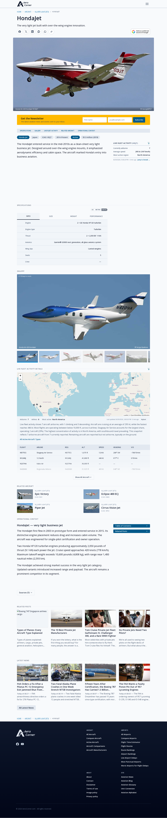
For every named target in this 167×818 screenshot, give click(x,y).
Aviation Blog (127, 781)
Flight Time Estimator (130, 742)
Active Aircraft (92, 742)
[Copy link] (51, 31)
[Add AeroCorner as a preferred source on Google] (140, 32)
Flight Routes (127, 746)
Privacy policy (92, 796)
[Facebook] (17, 744)
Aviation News (127, 777)
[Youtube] (22, 744)
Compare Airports (128, 738)
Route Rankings (128, 750)
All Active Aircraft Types (30, 439)
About (89, 777)
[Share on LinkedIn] (32, 31)
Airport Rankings (128, 754)
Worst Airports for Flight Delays (134, 765)
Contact (89, 781)
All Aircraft (91, 734)
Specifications (25, 131)
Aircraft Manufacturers (96, 750)
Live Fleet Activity (51, 131)
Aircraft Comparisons (95, 746)
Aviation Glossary (128, 785)
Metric (97, 210)
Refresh (143, 419)
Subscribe (139, 120)
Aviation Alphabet (129, 792)
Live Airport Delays (129, 758)
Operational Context (86, 131)
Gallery (38, 131)
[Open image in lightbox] (83, 311)
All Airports (126, 734)
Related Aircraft (67, 131)
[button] (34, 405)
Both (104, 210)
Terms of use (92, 788)
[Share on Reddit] (38, 31)
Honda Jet (23, 137)
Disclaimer (90, 785)
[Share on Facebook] (19, 31)
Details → (144, 160)
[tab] (28, 216)
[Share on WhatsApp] (45, 31)
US (93, 210)
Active (75, 137)
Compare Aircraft (93, 738)
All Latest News (26, 707)
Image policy (91, 792)
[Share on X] (26, 31)
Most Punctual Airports (131, 762)
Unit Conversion (128, 788)
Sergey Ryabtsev (142, 347)
